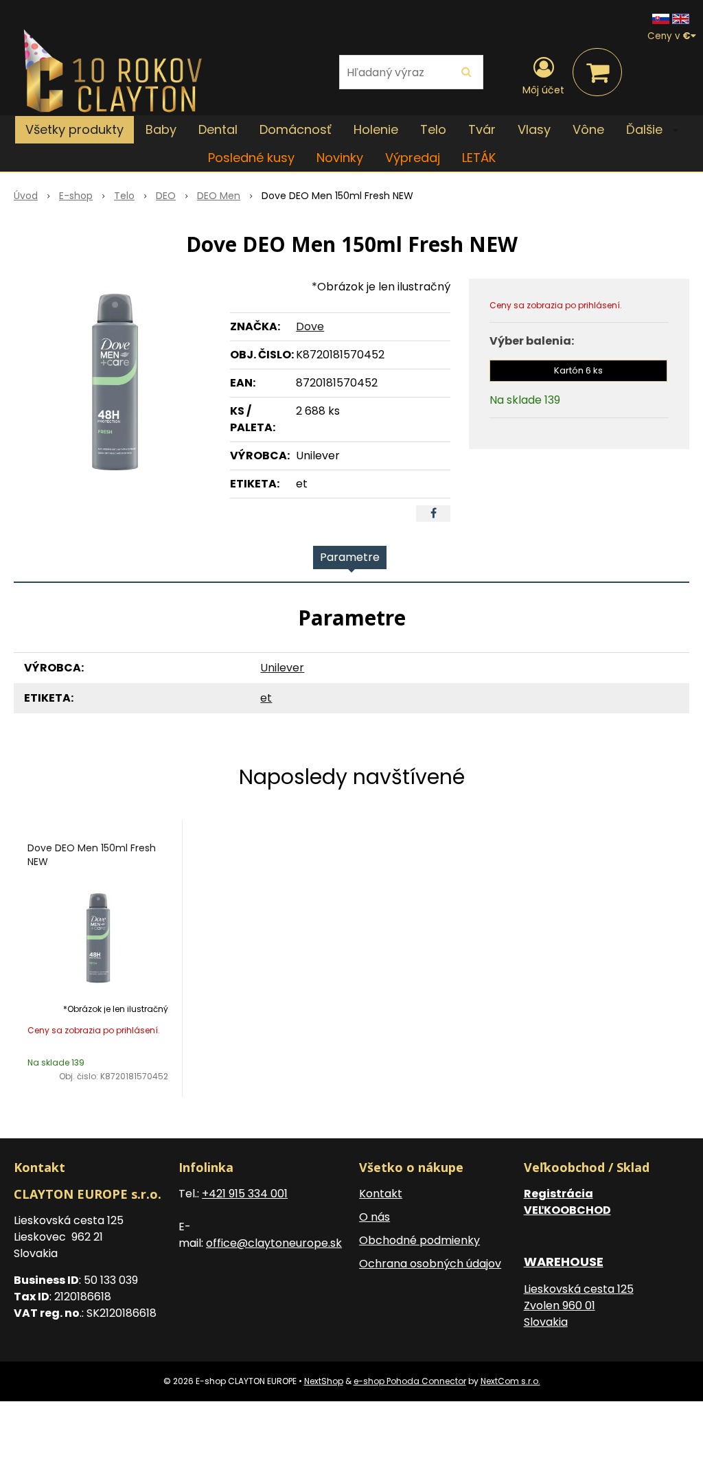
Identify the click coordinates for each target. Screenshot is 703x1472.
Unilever (282, 668)
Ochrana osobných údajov (430, 1264)
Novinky (339, 157)
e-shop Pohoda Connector (410, 1381)
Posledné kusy (251, 157)
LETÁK (479, 157)
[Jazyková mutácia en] (680, 18)
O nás (374, 1217)
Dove (310, 326)
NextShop (323, 1381)
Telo (124, 196)
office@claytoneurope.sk (274, 1243)
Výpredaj (412, 157)
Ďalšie (646, 129)
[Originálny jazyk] (660, 18)
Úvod (26, 196)
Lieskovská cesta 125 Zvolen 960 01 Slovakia (579, 1305)
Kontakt (380, 1193)
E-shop (76, 196)
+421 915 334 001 (245, 1193)
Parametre (350, 557)
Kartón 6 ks (578, 370)
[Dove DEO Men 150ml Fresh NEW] (115, 382)
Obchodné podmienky (419, 1240)
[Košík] (597, 72)
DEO (166, 196)
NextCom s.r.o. (510, 1381)
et (266, 698)
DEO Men (218, 196)
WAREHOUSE (563, 1261)
